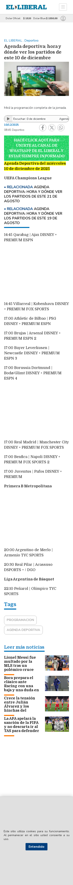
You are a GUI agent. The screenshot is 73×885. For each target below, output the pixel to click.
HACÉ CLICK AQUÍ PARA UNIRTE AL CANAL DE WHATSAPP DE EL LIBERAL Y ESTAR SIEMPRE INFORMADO (36, 148)
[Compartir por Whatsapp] (60, 127)
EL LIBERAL (13, 40)
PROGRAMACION (20, 620)
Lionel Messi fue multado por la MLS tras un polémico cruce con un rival (20, 665)
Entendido (36, 846)
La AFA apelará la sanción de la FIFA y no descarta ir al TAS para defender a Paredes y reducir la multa (21, 729)
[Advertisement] (36, 274)
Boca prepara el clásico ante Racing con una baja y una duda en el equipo (21, 686)
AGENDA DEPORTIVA (23, 630)
